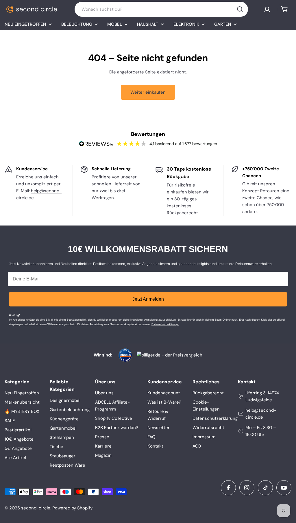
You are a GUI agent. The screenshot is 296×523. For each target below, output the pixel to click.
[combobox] (161, 9)
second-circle (35, 508)
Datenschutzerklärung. (165, 324)
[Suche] (239, 9)
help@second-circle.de (260, 413)
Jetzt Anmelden (148, 299)
